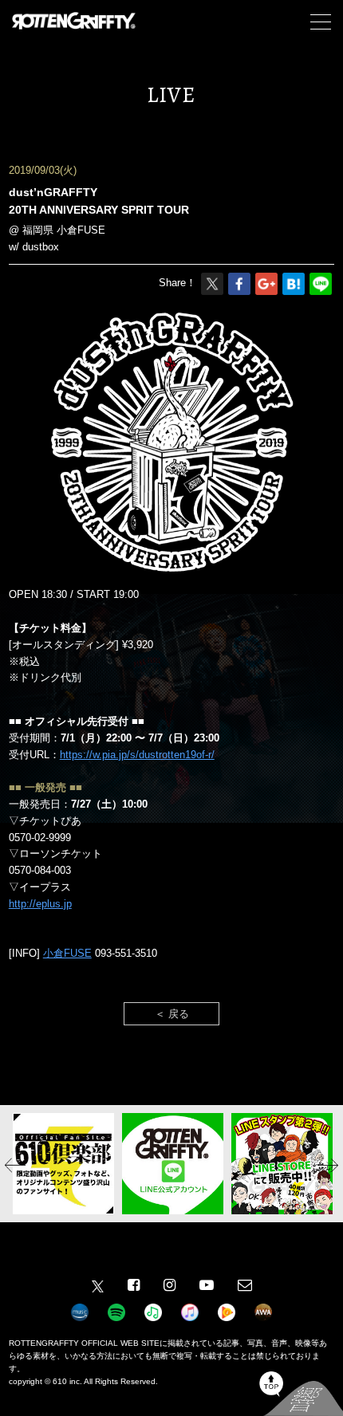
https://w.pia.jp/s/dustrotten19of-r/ (137, 755)
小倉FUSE (67, 953)
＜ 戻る (172, 1014)
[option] (63, 1163)
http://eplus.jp (40, 904)
